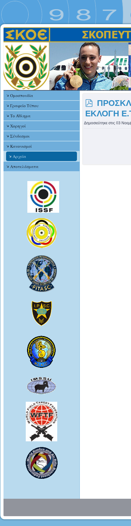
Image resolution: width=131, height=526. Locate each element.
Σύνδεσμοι (20, 136)
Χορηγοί (18, 126)
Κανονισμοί (21, 146)
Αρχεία (19, 156)
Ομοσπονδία (21, 95)
